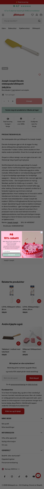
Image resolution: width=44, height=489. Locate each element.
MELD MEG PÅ (11, 254)
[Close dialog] (42, 232)
